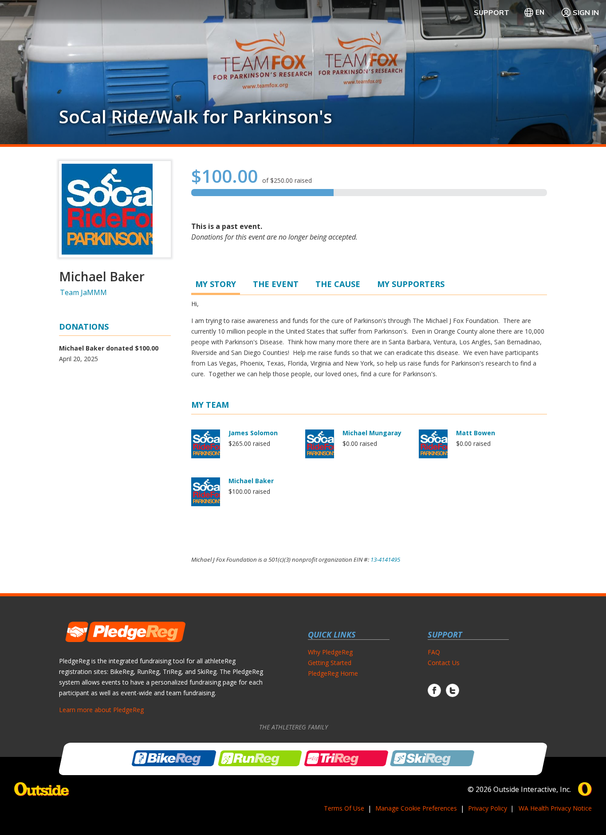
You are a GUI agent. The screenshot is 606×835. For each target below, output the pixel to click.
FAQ (434, 652)
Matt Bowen (475, 433)
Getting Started (329, 662)
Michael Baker (251, 481)
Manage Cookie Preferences (416, 808)
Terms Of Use (344, 808)
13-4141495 (385, 559)
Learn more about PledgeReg (101, 709)
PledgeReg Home (333, 673)
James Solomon (253, 433)
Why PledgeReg (330, 652)
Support (491, 12)
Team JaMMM (83, 292)
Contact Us (444, 662)
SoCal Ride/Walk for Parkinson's (195, 116)
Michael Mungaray (371, 433)
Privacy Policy (487, 808)
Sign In (586, 12)
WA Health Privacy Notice (555, 808)
